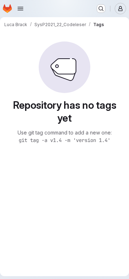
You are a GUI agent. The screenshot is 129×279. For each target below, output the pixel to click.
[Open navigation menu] (20, 8)
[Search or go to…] (101, 8)
